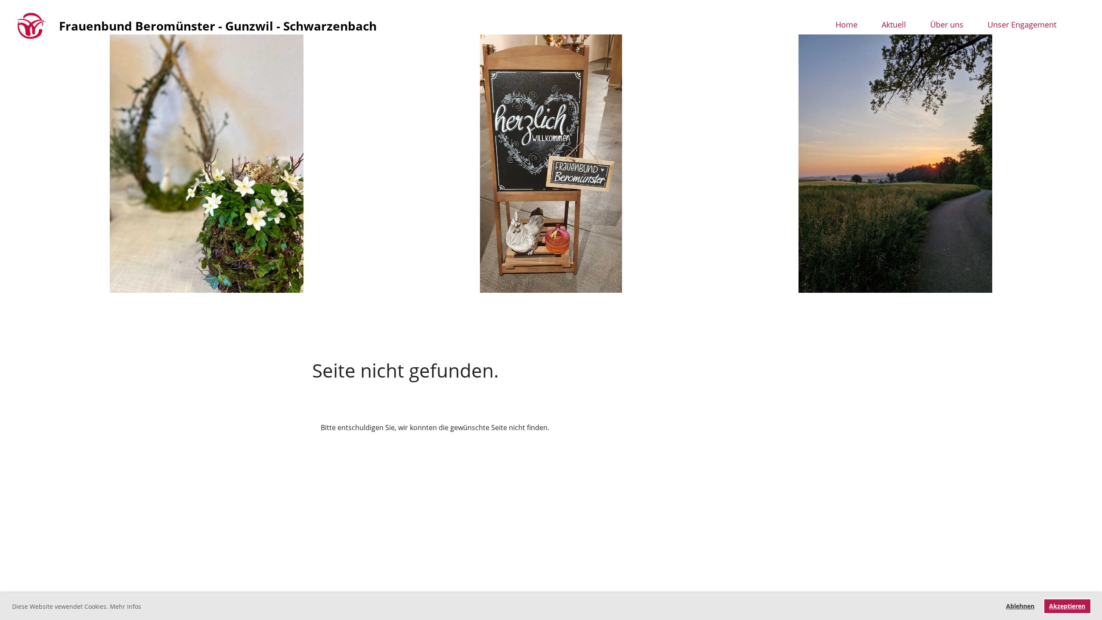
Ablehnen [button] (1020, 606)
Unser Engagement (1021, 24)
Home (846, 24)
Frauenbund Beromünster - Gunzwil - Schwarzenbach (218, 26)
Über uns (946, 24)
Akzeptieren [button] (1067, 606)
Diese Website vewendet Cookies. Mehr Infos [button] (76, 606)
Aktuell (894, 24)
